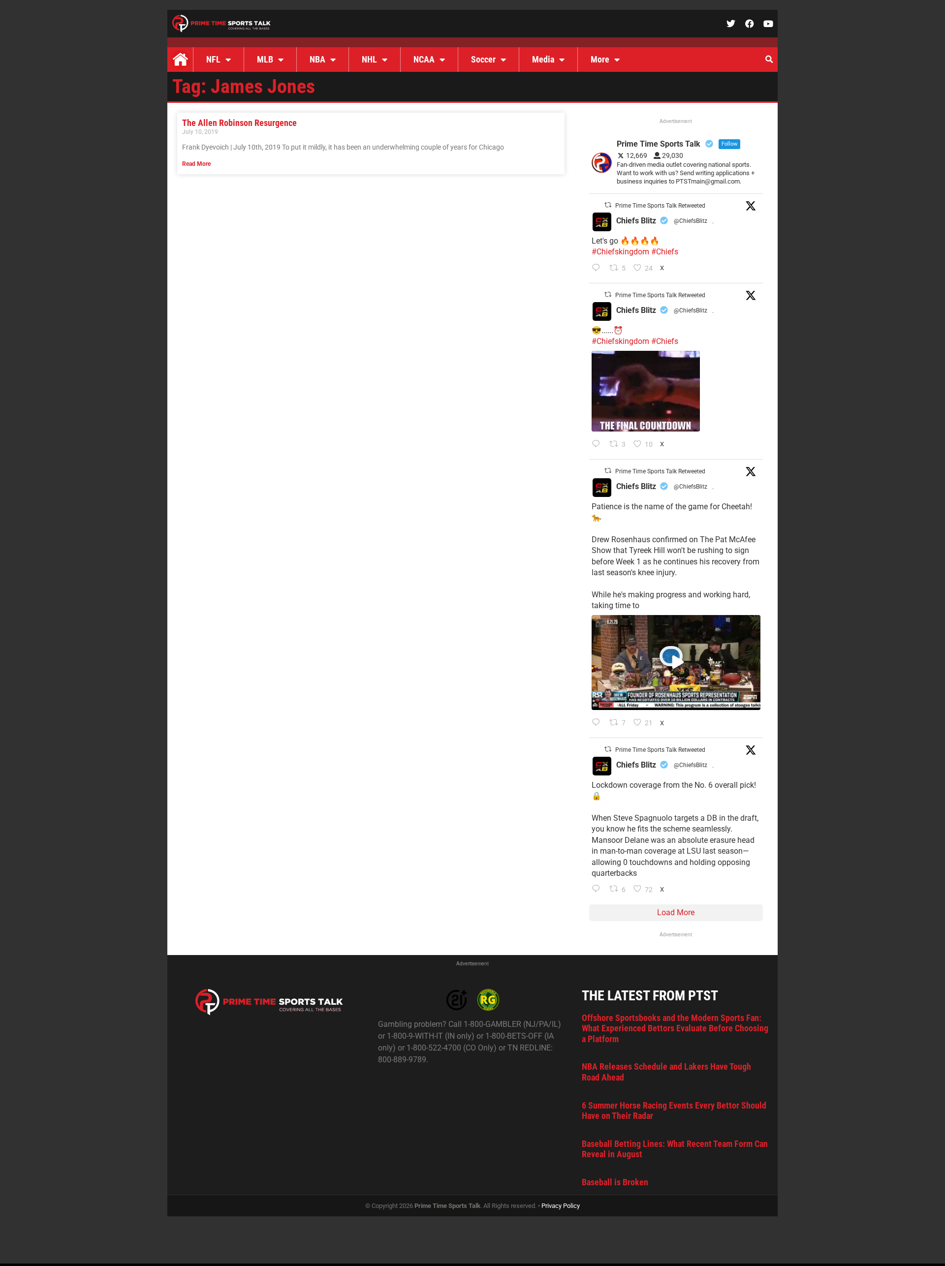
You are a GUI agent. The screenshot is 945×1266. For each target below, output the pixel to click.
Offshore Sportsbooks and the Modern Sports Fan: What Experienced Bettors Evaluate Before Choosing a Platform (675, 1028)
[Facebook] (749, 23)
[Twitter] (730, 23)
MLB (265, 59)
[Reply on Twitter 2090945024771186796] (598, 269)
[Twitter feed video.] (646, 391)
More (600, 59)
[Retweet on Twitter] (607, 205)
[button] (769, 59)
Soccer (483, 59)
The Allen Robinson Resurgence (239, 123)
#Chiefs (664, 251)
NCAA (424, 59)
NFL (213, 59)
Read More (196, 163)
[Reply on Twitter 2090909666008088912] (598, 723)
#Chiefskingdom (620, 251)
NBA (317, 59)
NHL (369, 59)
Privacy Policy (560, 1205)
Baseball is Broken (615, 1182)
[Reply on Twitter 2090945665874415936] (598, 445)
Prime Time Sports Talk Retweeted (660, 205)
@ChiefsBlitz (690, 220)
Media (543, 59)
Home (180, 59)
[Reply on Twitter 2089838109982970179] (598, 889)
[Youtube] (768, 23)
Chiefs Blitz (636, 220)
